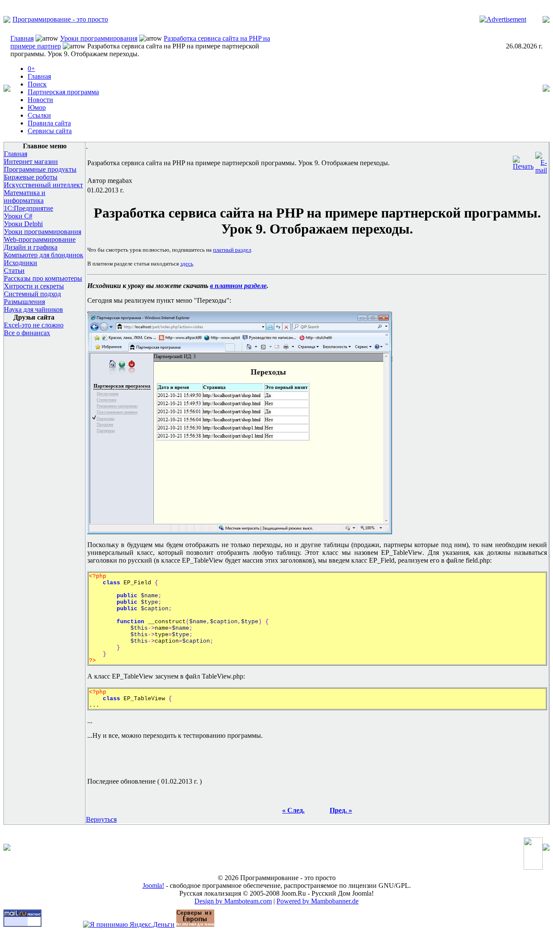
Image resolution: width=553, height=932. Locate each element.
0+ (31, 68)
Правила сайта (49, 123)
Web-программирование (40, 239)
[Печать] (523, 160)
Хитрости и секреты (34, 286)
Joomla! (153, 885)
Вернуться (101, 819)
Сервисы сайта (50, 131)
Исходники (20, 262)
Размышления (24, 301)
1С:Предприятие (28, 208)
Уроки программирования (98, 38)
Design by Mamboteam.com (233, 901)
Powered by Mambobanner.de (317, 901)
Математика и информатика (24, 196)
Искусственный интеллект (43, 185)
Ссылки (39, 115)
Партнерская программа (63, 92)
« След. (293, 810)
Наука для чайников (33, 309)
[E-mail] (541, 160)
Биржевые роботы (30, 177)
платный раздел (232, 250)
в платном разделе (238, 285)
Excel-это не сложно (34, 325)
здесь (186, 263)
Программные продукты (40, 169)
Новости (40, 99)
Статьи (14, 270)
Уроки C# (18, 216)
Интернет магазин (31, 161)
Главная (22, 38)
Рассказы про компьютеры (43, 278)
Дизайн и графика (30, 247)
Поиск (37, 84)
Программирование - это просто (60, 19)
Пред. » (341, 810)
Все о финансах (27, 332)
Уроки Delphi (23, 223)
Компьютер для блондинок (43, 255)
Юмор (37, 107)
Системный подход (32, 294)
